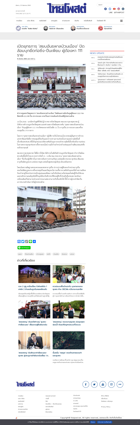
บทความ (20, 404)
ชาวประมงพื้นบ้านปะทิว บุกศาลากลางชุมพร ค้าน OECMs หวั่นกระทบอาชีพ (68, 288)
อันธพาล (64, 254)
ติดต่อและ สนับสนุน (107, 401)
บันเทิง (77, 21)
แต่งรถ (72, 254)
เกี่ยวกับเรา (104, 399)
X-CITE (75, 401)
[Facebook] (105, 9)
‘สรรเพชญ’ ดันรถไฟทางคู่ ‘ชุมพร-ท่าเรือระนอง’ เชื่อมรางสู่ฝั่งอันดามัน (32, 323)
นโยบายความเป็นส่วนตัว (105, 422)
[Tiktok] (123, 9)
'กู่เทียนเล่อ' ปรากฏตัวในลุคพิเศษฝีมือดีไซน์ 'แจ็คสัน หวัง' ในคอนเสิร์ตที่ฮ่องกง (110, 69)
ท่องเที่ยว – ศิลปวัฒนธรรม (54, 404)
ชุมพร (20, 254)
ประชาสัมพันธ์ (49, 407)
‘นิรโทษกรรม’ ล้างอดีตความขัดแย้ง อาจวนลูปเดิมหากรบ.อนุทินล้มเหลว (110, 75)
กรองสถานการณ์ (51, 396)
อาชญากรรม (77, 398)
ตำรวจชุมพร (40, 254)
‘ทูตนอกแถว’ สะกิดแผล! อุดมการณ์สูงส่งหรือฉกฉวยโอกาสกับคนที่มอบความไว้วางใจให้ (109, 80)
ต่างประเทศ (66, 21)
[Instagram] (118, 9)
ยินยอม (93, 422)
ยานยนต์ (75, 403)
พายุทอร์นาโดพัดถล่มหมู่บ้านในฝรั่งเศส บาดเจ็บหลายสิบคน (110, 58)
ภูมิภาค (48, 409)
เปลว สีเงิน (30, 21)
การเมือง (19, 21)
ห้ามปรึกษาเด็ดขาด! (83, 28)
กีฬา (47, 401)
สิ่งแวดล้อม (49, 412)
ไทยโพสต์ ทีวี (101, 21)
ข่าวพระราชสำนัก (23, 409)
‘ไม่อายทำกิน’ (108, 28)
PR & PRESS (105, 396)
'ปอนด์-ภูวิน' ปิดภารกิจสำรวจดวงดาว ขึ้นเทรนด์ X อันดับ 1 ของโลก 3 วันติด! (110, 64)
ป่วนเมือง (56, 254)
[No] (138, 422)
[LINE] (120, 384)
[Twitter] (110, 9)
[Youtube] (114, 9)
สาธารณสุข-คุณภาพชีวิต (80, 406)
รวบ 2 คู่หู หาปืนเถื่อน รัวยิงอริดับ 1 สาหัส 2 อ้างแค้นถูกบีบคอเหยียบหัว (32, 288)
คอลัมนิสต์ (42, 21)
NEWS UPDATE (97, 53)
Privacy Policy (105, 407)
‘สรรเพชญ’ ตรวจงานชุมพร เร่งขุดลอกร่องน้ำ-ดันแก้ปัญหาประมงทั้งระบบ (69, 323)
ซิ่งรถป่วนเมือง (29, 254)
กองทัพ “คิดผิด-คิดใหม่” (30, 28)
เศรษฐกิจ (54, 21)
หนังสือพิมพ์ (88, 21)
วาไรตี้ (47, 399)
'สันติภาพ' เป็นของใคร (56, 28)
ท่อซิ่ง (48, 254)
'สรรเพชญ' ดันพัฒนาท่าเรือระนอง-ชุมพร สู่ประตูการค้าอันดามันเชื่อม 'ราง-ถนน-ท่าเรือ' (34, 355)
